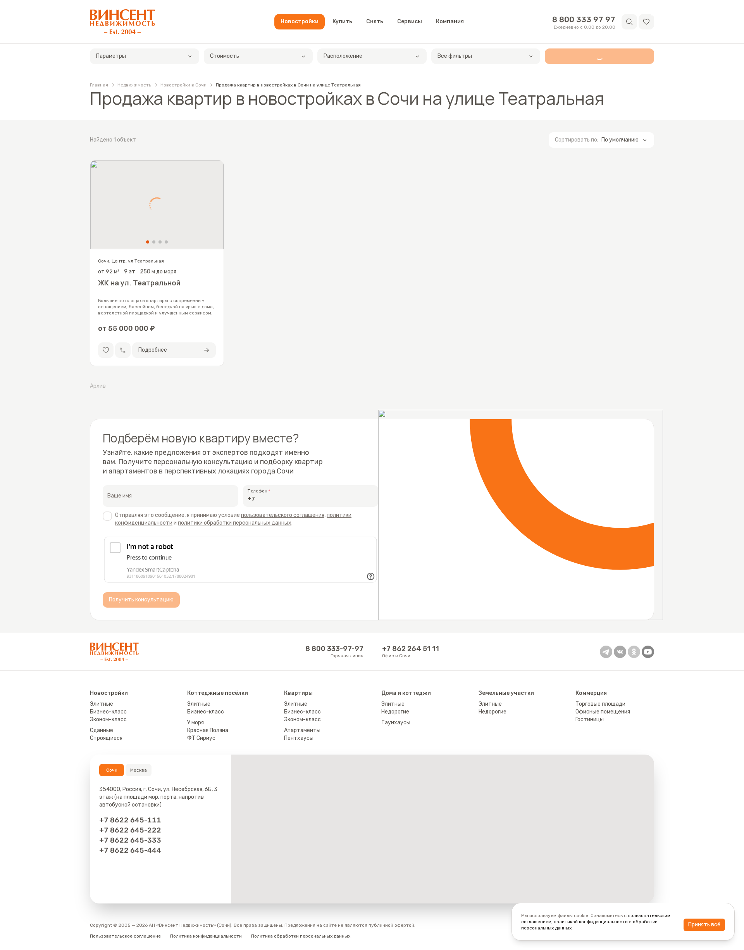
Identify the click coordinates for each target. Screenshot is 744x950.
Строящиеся (106, 738)
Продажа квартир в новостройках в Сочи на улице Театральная (288, 85)
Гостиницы (589, 719)
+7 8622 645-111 (130, 820)
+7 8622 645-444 (130, 850)
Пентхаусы (298, 738)
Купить (342, 21)
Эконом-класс (108, 719)
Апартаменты (302, 730)
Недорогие (395, 711)
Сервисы (409, 21)
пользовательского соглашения (282, 515)
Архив (98, 386)
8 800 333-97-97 (334, 649)
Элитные (101, 704)
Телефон (257, 491)
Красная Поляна (207, 730)
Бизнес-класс (108, 711)
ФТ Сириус (201, 738)
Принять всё (704, 924)
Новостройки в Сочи (183, 85)
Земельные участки (506, 693)
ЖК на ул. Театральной (139, 283)
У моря (195, 722)
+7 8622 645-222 (130, 830)
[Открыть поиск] (629, 21)
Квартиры (298, 693)
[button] (646, 21)
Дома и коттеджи (406, 693)
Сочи (111, 770)
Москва (138, 770)
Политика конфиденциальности (206, 936)
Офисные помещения (602, 711)
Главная (99, 85)
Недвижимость (134, 85)
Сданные (101, 730)
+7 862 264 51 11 (410, 649)
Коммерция (591, 693)
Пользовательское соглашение (125, 936)
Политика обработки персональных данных (300, 936)
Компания (450, 21)
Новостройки (300, 21)
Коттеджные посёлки (217, 693)
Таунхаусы (395, 722)
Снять (374, 21)
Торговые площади (600, 704)
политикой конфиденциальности (591, 921)
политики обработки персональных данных (234, 523)
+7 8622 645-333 (130, 840)
